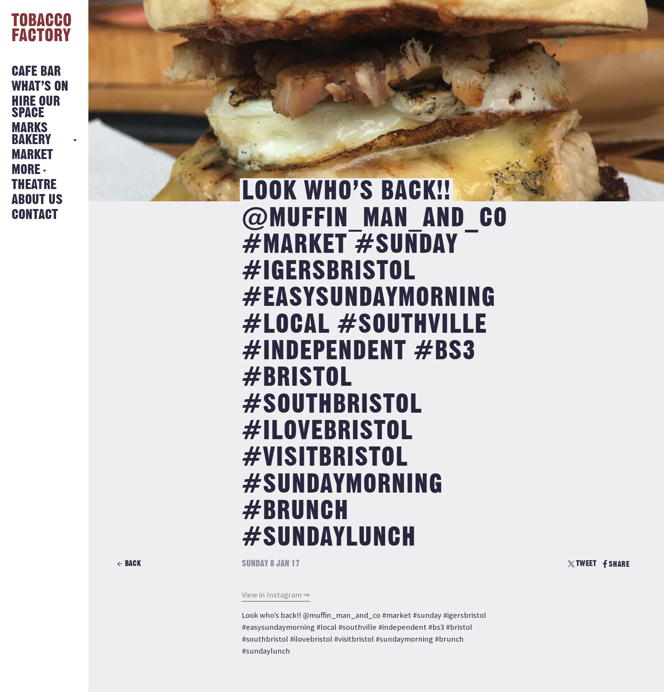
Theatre (34, 185)
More (26, 170)
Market (32, 155)
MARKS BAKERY (31, 134)
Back (133, 563)
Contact (35, 215)
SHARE (619, 564)
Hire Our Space (36, 107)
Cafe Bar (36, 72)
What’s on (40, 87)
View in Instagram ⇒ (276, 595)
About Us (37, 200)
